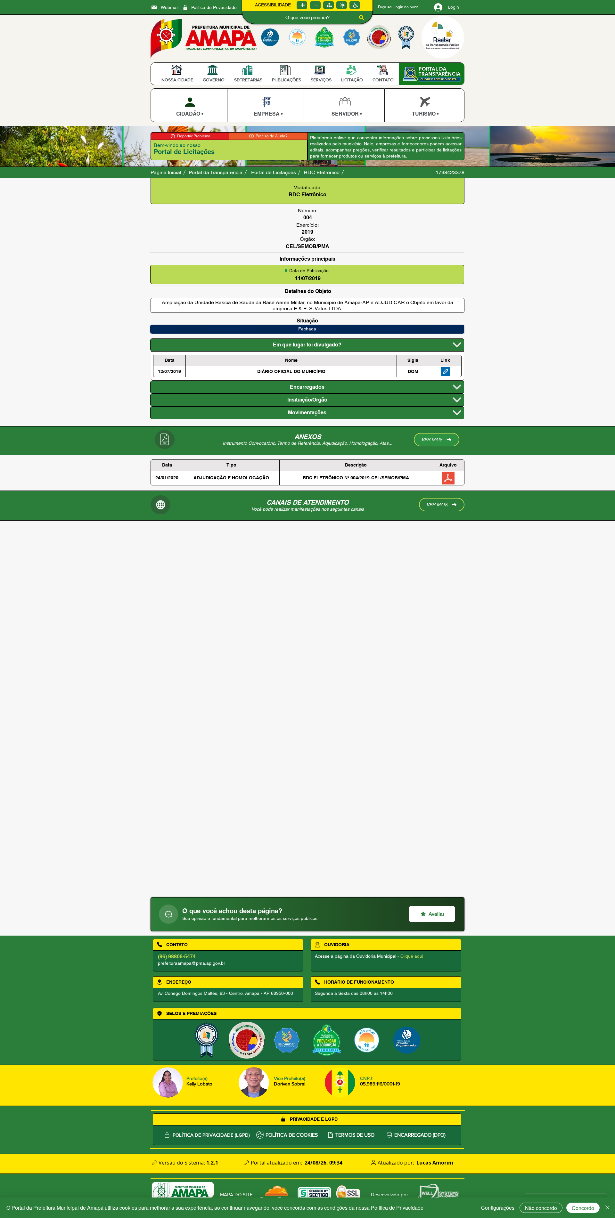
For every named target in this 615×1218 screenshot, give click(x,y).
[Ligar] (302, 5)
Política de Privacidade (397, 1207)
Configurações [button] (497, 1207)
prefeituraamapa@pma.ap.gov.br (191, 963)
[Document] (168, 914)
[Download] (189, 105)
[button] (177, 80)
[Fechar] (607, 1208)
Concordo (583, 1208)
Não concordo (541, 1208)
